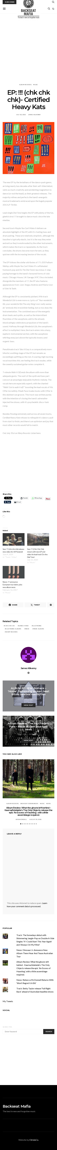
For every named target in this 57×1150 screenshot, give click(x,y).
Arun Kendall (34, 734)
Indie (27, 629)
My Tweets (8, 1001)
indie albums (38, 629)
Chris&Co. (34, 1140)
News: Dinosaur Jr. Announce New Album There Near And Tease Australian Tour (34, 953)
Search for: (7, 1027)
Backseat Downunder (29, 803)
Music (35, 84)
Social (6, 1010)
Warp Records (11, 632)
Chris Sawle (34, 699)
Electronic (37, 626)
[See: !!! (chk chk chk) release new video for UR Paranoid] (14, 539)
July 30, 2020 (21, 115)
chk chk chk (10, 626)
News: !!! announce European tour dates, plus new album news (12, 584)
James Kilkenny (34, 115)
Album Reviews (25, 84)
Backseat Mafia (17, 1106)
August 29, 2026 (35, 819)
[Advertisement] (28, 48)
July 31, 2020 (21, 734)
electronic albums (13, 629)
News (48, 803)
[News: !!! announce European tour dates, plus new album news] (14, 572)
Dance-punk (23, 626)
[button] (53, 9)
